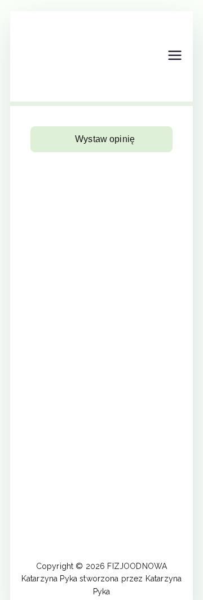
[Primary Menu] (175, 56)
